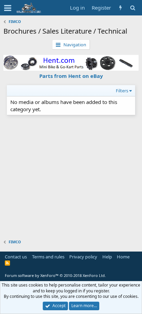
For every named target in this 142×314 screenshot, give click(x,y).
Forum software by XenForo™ (55, 275)
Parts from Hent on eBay (71, 75)
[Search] (132, 7)
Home (123, 257)
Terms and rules (48, 257)
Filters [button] (122, 91)
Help (107, 257)
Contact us (16, 257)
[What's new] (120, 7)
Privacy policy (83, 257)
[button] (7, 8)
